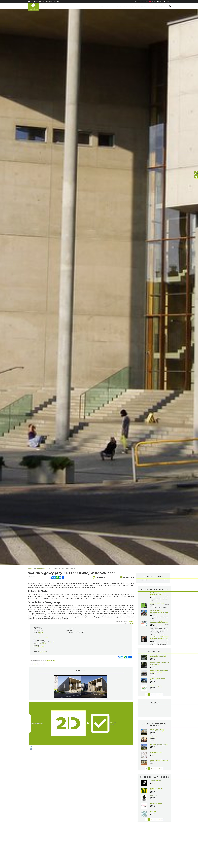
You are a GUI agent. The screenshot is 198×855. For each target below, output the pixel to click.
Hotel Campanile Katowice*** (158, 733)
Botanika (153, 799)
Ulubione (160, 1)
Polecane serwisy (159, 6)
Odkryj (101, 6)
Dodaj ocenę (50, 660)
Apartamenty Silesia (156, 741)
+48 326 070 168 (42, 651)
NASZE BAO (153, 784)
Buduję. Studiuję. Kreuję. (157, 603)
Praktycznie (134, 6)
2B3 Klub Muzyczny (156, 686)
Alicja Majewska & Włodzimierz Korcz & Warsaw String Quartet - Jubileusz (159, 638)
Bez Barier (125, 6)
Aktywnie (108, 6)
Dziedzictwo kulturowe (40, 646)
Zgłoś (131, 621)
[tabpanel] (67, 687)
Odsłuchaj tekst (100, 577)
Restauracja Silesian (156, 792)
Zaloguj (168, 1)
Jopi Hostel (153, 725)
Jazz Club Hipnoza (155, 769)
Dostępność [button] (144, 1)
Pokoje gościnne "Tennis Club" (159, 748)
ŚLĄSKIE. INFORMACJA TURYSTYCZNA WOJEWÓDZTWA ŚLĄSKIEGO (44, 1)
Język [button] (153, 1)
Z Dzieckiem (117, 6)
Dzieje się (143, 6)
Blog (150, 6)
